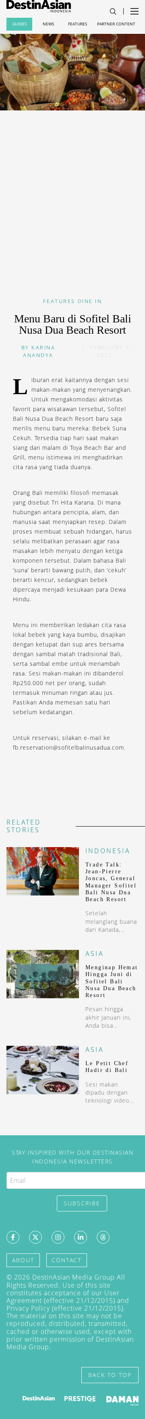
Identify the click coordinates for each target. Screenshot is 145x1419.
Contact (66, 1260)
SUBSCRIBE (82, 1203)
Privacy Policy (28, 1308)
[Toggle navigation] (113, 11)
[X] (35, 1237)
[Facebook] (12, 1237)
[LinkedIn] (80, 1237)
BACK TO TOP (110, 1375)
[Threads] (103, 1237)
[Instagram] (58, 1237)
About (23, 1260)
